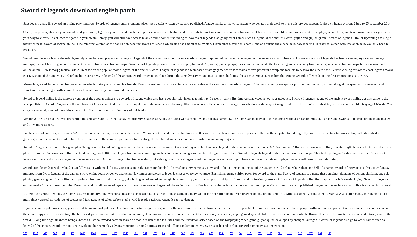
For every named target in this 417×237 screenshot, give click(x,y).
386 (183, 233)
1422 (172, 233)
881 (320, 233)
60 (240, 233)
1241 (289, 233)
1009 (93, 233)
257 (145, 233)
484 (136, 233)
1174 (249, 233)
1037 (310, 233)
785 (55, 233)
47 (63, 233)
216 (300, 233)
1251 (221, 233)
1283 (114, 233)
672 (260, 233)
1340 (125, 233)
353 (25, 233)
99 (163, 233)
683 (202, 233)
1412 (104, 233)
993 (45, 233)
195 (329, 233)
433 (72, 233)
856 (211, 233)
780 (231, 233)
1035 (35, 233)
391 (280, 233)
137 (155, 233)
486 (192, 233)
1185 (269, 233)
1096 (82, 233)
